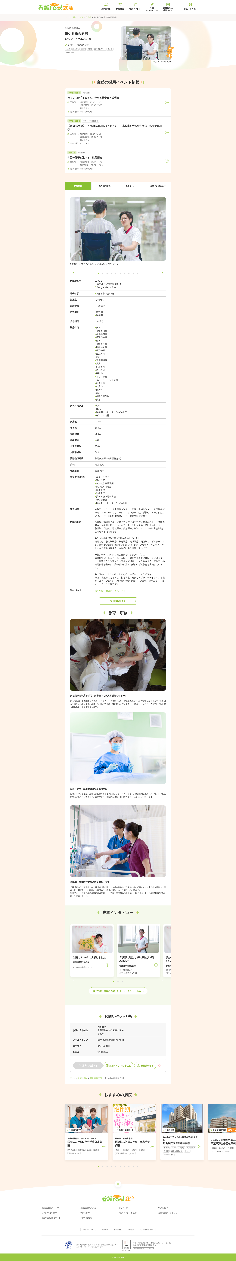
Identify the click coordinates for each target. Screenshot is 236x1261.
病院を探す (85, 1213)
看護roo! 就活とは (88, 1208)
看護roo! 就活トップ (50, 1208)
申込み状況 (163, 1208)
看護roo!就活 (82, 1078)
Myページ (123, 1208)
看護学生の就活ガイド (51, 1218)
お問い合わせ (86, 1218)
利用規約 (131, 1230)
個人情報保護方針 (146, 1230)
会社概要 (105, 1230)
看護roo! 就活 (78, 17)
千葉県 (88, 17)
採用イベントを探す (128, 1213)
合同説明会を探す (49, 1213)
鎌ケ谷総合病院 (96, 1078)
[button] (78, 186)
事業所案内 (118, 1230)
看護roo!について (89, 1230)
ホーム (67, 17)
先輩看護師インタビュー (168, 1213)
